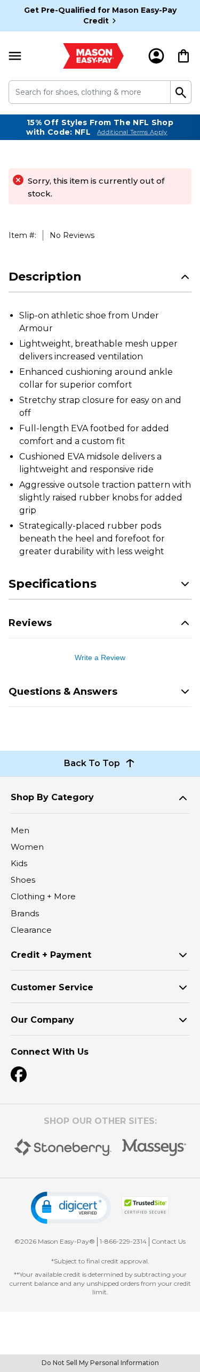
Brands (25, 913)
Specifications (53, 584)
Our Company (42, 1020)
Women (27, 847)
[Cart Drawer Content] (183, 56)
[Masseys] (154, 1147)
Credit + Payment (51, 955)
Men (20, 830)
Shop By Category (52, 797)
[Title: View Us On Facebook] (19, 1074)
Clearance (31, 930)
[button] (71, 1208)
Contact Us (168, 1241)
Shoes (23, 880)
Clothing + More (43, 896)
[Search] (181, 92)
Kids (19, 863)
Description (45, 276)
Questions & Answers (63, 691)
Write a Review (100, 657)
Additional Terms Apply (132, 132)
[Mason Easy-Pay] (93, 56)
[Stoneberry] (62, 1147)
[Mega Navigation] (15, 56)
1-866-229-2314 (123, 1241)
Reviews (30, 623)
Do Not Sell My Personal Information (100, 1363)
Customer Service (52, 987)
